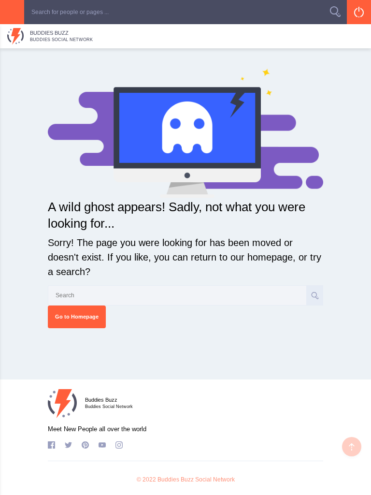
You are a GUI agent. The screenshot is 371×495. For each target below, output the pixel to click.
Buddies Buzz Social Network (196, 479)
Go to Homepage (77, 317)
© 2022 (146, 479)
